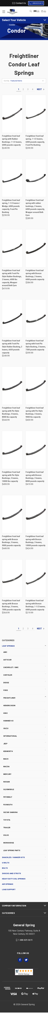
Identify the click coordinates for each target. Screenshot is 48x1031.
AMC (5, 652)
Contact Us (21, 3)
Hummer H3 (8, 721)
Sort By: (7, 81)
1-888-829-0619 (37, 3)
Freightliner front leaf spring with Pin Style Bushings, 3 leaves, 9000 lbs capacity (35, 412)
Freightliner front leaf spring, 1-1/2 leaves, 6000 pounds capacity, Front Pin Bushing (35, 140)
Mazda (6, 767)
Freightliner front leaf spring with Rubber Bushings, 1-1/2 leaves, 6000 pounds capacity (12, 140)
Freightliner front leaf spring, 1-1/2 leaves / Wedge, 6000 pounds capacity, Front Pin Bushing (11, 206)
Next (39, 89)
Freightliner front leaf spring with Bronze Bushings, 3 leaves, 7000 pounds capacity (11, 605)
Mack (5, 759)
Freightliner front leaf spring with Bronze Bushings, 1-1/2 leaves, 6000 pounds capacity (35, 605)
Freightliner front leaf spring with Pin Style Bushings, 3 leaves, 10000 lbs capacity (11, 476)
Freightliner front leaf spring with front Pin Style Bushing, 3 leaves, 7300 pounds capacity (36, 345)
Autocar (7, 660)
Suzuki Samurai (10, 812)
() (44, 11)
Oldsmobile (8, 789)
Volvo (6, 835)
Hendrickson (9, 706)
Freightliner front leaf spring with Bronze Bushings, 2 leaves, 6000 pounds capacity (35, 275)
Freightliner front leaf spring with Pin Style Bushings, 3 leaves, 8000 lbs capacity (11, 412)
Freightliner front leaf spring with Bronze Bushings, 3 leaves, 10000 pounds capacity (35, 541)
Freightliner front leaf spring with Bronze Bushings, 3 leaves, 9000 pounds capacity (11, 541)
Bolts (5, 868)
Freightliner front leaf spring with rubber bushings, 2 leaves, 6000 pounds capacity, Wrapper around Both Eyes (35, 208)
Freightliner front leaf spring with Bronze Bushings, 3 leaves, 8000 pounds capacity (35, 476)
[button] (36, 11)
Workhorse (8, 843)
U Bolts (5, 862)
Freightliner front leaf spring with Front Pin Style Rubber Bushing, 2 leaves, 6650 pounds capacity (12, 346)
